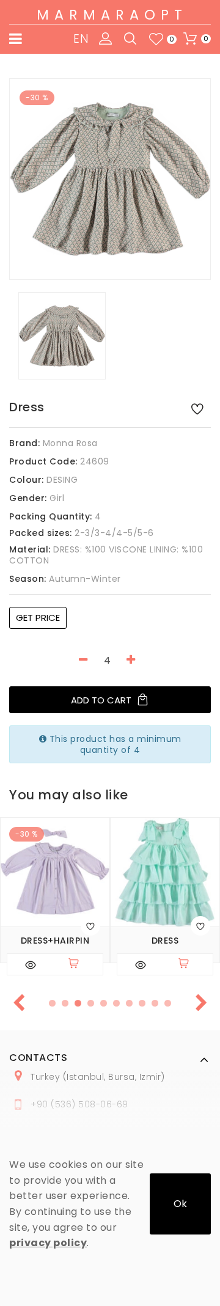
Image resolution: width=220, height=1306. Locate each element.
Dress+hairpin (55, 940)
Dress (165, 940)
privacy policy (48, 1243)
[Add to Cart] (79, 964)
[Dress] (110, 179)
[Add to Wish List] (197, 408)
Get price (38, 617)
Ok (180, 1204)
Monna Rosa (70, 443)
